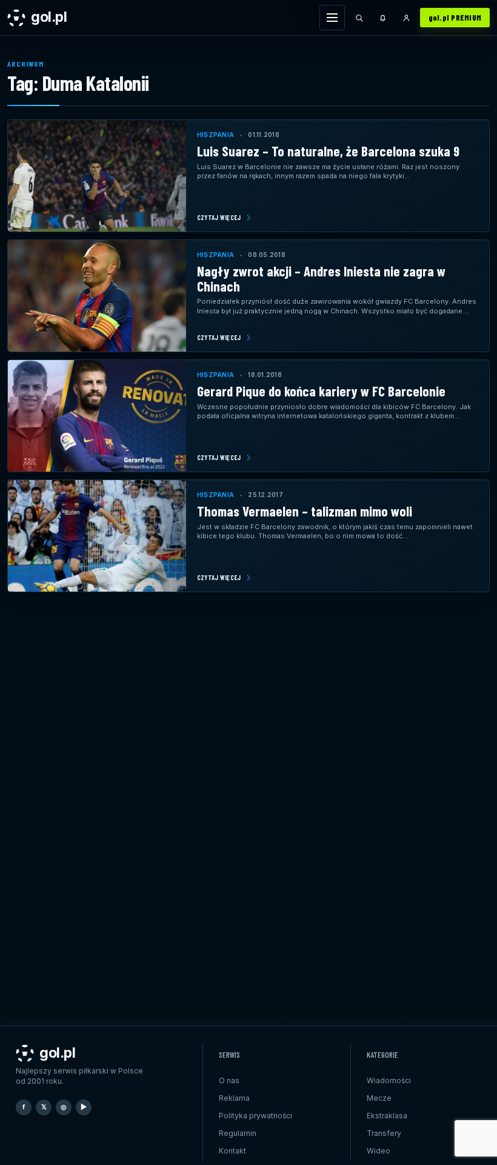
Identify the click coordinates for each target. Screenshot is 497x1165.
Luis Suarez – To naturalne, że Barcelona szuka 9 (328, 150)
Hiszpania (215, 134)
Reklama (234, 1098)
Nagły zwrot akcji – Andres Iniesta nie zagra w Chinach (321, 278)
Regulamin (237, 1133)
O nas (229, 1080)
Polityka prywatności (255, 1115)
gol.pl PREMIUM (455, 17)
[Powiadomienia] (383, 17)
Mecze (379, 1098)
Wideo (378, 1150)
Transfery (384, 1133)
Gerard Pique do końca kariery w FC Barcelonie (321, 390)
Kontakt (232, 1150)
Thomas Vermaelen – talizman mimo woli (304, 510)
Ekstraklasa (387, 1115)
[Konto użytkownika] (406, 17)
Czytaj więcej (219, 217)
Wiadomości (389, 1080)
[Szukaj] (359, 17)
